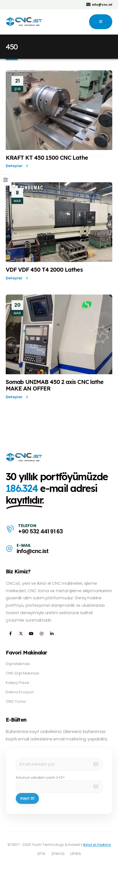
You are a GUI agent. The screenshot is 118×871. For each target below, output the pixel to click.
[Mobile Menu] (100, 21)
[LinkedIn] (51, 633)
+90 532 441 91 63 (40, 531)
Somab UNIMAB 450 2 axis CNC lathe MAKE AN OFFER (54, 385)
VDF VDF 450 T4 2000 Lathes (44, 269)
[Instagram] (41, 633)
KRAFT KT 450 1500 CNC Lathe (47, 157)
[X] (20, 633)
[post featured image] (59, 110)
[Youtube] (31, 633)
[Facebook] (10, 633)
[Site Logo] (24, 21)
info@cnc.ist (32, 551)
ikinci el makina (97, 844)
